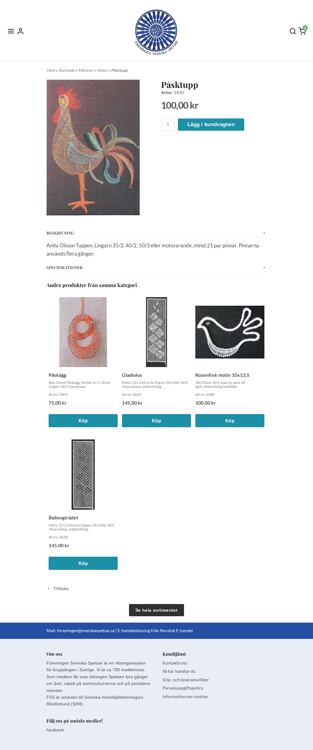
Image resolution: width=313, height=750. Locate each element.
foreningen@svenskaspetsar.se (86, 630)
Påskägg (57, 375)
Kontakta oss (175, 662)
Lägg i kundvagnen (211, 124)
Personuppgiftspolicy (183, 687)
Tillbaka (59, 588)
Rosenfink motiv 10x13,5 (222, 375)
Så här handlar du (179, 671)
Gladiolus (132, 375)
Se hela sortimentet (156, 610)
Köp (83, 420)
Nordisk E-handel (176, 630)
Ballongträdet (63, 517)
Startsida (67, 70)
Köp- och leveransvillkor (186, 679)
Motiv (102, 70)
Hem (50, 70)
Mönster (86, 70)
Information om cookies (185, 696)
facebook (55, 729)
